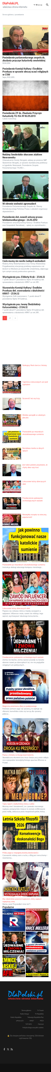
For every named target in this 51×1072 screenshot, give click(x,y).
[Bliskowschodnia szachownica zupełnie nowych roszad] (37, 966)
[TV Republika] (13, 920)
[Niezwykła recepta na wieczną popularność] (37, 920)
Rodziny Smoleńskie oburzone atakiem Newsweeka (22, 156)
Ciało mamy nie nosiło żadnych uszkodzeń (23, 260)
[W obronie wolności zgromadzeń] (25, 186)
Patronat (41, 1024)
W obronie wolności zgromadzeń (19, 203)
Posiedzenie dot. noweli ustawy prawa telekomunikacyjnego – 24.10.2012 (22, 218)
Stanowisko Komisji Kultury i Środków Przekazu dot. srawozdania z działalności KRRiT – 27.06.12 (23, 290)
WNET (32, 1021)
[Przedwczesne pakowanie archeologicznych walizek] (13, 943)
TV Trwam (40, 1010)
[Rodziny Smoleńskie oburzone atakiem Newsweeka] (25, 137)
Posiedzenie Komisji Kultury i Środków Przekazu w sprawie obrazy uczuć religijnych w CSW (25, 71)
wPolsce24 (19, 1021)
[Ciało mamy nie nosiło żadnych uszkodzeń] (25, 244)
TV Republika (39, 1014)
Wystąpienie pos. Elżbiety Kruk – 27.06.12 (23, 276)
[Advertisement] (25, 344)
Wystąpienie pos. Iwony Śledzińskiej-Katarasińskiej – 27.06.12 (21, 306)
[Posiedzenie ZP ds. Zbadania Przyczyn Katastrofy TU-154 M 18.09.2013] (25, 96)
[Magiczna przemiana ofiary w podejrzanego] (37, 943)
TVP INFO (29, 1024)
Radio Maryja (24, 1014)
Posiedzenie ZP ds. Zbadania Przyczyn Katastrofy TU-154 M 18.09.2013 (22, 114)
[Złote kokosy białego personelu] (13, 966)
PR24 (42, 1021)
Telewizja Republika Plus (35, 1017)
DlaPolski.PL (10, 3)
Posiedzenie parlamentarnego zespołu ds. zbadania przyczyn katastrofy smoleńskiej (23, 59)
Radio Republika (16, 1017)
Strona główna (7, 15)
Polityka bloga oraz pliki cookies (33, 1027)
